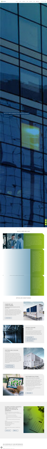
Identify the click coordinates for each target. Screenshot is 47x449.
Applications (24, 1)
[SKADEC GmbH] (3, 1)
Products (20, 1)
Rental (27, 1)
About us (17, 1)
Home (16, 228)
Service (34, 1)
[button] (1, 447)
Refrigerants (30, 1)
